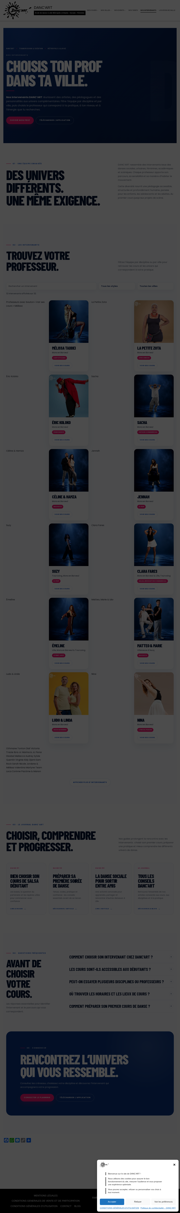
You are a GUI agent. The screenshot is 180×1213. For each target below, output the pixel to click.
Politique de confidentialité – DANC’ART (158, 1208)
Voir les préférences (163, 1201)
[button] (174, 1164)
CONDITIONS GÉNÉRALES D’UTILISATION (119, 1208)
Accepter (112, 1201)
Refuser (137, 1201)
